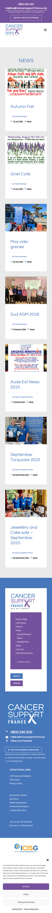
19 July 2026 (18, 121)
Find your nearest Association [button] (24, 750)
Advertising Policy (18, 803)
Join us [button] (16, 676)
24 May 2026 (18, 262)
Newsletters (23, 642)
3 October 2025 (19, 402)
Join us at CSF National (21, 822)
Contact (20, 649)
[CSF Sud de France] (14, 30)
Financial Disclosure (19, 806)
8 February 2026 (19, 329)
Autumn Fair (22, 106)
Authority (14, 799)
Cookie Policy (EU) (18, 810)
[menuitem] (26, 18)
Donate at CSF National (21, 826)
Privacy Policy (24, 662)
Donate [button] (16, 683)
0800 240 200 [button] (21, 732)
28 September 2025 (21, 475)
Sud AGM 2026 (24, 314)
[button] (47, 859)
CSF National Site (24, 653)
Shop (18, 646)
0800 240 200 (26, 4)
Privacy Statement (31, 909)
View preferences (26, 902)
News (29, 121)
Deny (26, 894)
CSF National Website (20, 776)
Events (19, 627)
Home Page (21, 619)
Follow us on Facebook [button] (21, 741)
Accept (26, 886)
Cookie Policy (17, 909)
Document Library (18, 795)
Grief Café (20, 174)
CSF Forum (21, 623)
